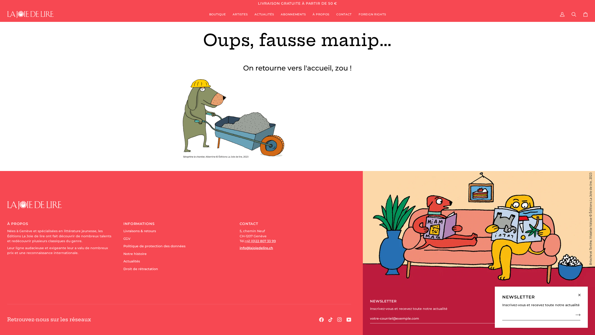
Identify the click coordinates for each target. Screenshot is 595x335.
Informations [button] (139, 223)
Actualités (131, 261)
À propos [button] (17, 223)
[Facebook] (321, 319)
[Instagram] (339, 319)
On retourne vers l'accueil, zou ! (297, 68)
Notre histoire (135, 254)
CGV (126, 239)
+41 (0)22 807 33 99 (260, 241)
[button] (217, 14)
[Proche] (581, 293)
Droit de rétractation (140, 269)
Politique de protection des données (154, 246)
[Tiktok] (330, 319)
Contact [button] (249, 223)
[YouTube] (349, 319)
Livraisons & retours (139, 231)
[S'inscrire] (576, 314)
